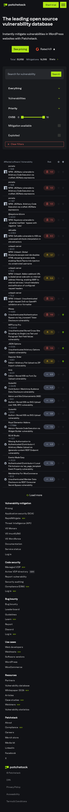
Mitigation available (20, 125)
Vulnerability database (17, 685)
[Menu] (63, 5)
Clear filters (17, 144)
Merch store (12, 737)
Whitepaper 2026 (17, 690)
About (9, 722)
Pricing (9, 508)
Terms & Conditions (16, 801)
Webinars (12, 704)
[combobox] (34, 98)
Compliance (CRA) (17, 586)
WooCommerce (14, 667)
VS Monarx (11, 528)
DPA (8, 779)
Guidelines (11, 614)
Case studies (14, 700)
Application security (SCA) (19, 513)
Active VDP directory (19, 571)
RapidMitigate (15, 518)
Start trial (51, 4)
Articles (9, 695)
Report (9, 624)
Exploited (14, 135)
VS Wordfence (13, 538)
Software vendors (15, 656)
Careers (9, 732)
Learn (10, 619)
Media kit (10, 742)
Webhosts (13, 651)
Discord (9, 629)
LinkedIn (10, 748)
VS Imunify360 (13, 533)
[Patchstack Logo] (14, 4)
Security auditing (14, 582)
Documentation (14, 544)
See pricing (20, 49)
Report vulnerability (16, 576)
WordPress (11, 662)
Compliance (14, 727)
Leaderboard (12, 609)
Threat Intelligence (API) (18, 523)
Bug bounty (11, 604)
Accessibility (12, 794)
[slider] (22, 117)
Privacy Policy (13, 787)
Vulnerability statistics (17, 709)
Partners (10, 680)
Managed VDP (15, 567)
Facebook (10, 753)
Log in (8, 554)
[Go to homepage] (34, 767)
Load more (36, 495)
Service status (13, 549)
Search (56, 74)
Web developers (14, 647)
